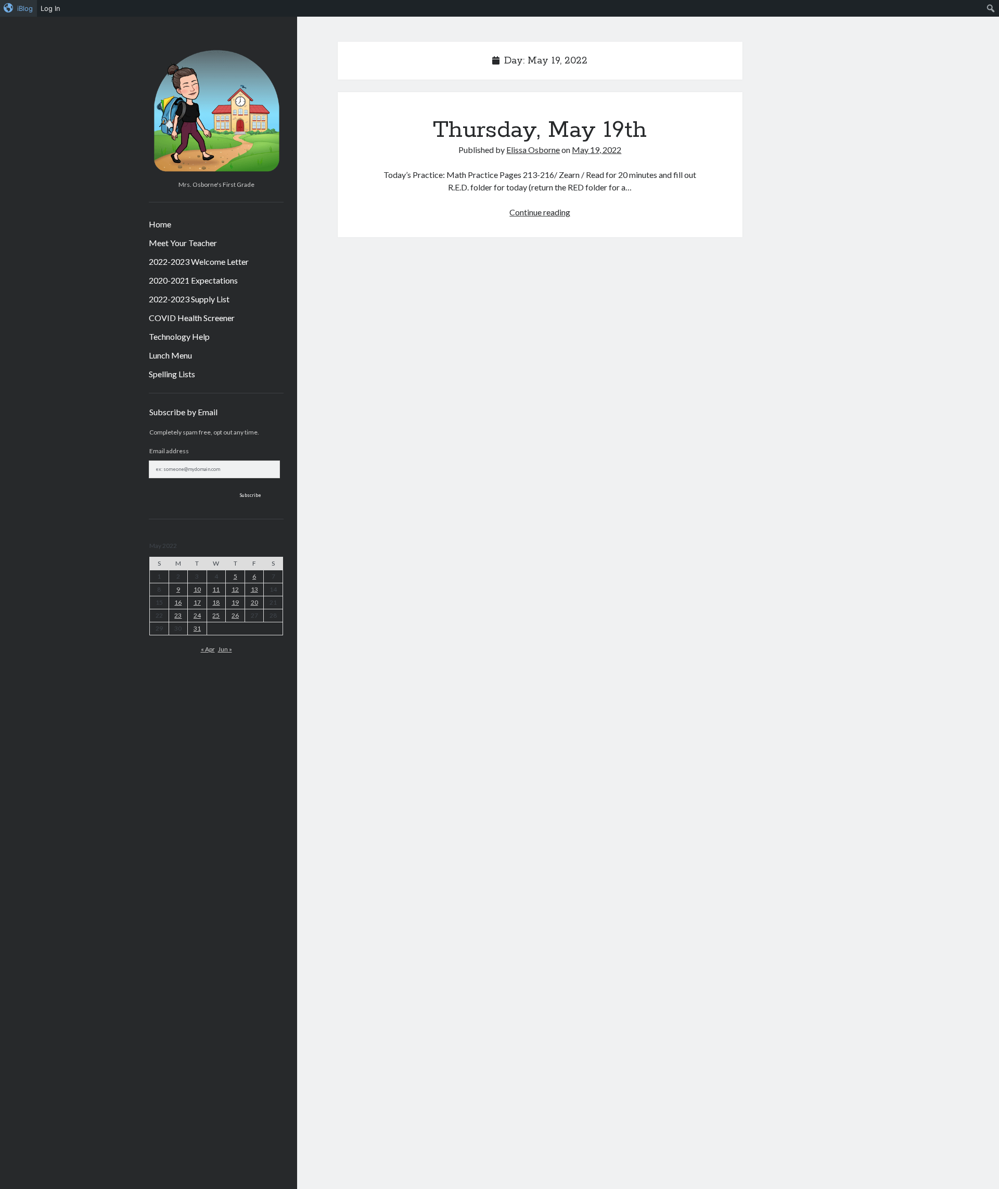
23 (178, 615)
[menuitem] (18, 8)
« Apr (208, 649)
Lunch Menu (170, 355)
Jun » (225, 649)
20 (254, 602)
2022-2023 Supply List (189, 299)
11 (216, 589)
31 (197, 628)
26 (235, 615)
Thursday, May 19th (540, 130)
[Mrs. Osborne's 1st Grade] (216, 172)
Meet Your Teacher (183, 243)
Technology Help (179, 336)
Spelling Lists (172, 374)
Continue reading (539, 212)
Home (160, 224)
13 (254, 589)
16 (178, 602)
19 (235, 602)
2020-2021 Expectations (193, 280)
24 (197, 615)
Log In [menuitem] (50, 8)
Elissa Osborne (533, 150)
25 (216, 615)
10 (197, 589)
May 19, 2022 (596, 150)
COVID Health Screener (192, 318)
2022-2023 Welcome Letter (199, 261)
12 (235, 589)
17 (197, 602)
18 (216, 602)
